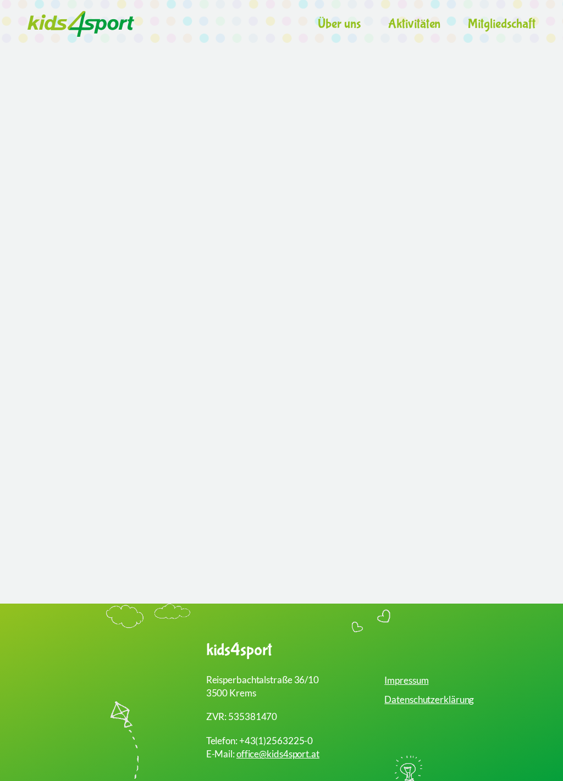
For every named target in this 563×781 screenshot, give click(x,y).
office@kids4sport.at (277, 754)
